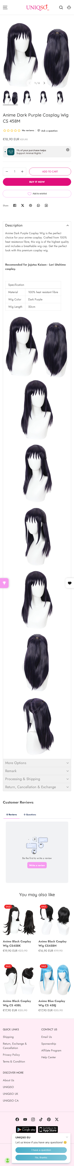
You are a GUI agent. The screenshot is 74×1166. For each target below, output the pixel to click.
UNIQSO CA (11, 1101)
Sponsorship (48, 1044)
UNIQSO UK (10, 1094)
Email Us (46, 1037)
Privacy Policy (11, 1055)
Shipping (8, 1037)
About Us (8, 1080)
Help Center (48, 1057)
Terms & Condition (14, 1061)
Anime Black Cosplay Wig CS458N (52, 943)
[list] (37, 55)
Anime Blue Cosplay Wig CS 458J (51, 1003)
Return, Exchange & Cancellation (15, 1046)
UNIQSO (8, 1087)
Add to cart (50, 171)
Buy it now (37, 182)
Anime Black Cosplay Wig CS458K (17, 943)
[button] (37, 225)
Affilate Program (51, 1050)
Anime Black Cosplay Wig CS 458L (17, 1003)
